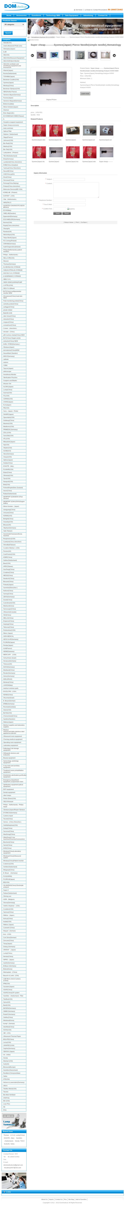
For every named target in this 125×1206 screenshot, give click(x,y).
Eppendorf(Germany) (10, 216)
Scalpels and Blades (10, 380)
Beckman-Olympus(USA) (11, 89)
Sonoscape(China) (9, 609)
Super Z (6, 890)
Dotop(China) (7, 828)
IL (4, 119)
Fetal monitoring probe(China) (13, 301)
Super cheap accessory (11, 125)
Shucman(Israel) (8, 698)
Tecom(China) (8, 819)
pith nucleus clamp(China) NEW (14, 335)
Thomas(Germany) (9, 264)
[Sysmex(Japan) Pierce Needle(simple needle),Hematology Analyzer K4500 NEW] (56, 152)
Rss (65, 1199)
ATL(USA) (6, 439)
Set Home (79, 10)
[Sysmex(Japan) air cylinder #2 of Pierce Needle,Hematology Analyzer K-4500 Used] (106, 130)
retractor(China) (8, 319)
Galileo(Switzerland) (10, 560)
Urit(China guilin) (9, 174)
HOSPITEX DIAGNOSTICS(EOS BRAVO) (14, 206)
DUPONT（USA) (9, 196)
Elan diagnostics (8, 113)
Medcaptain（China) (10, 972)
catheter (6, 359)
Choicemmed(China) (10, 716)
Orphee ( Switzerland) (10, 134)
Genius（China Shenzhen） (12, 822)
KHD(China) (7, 848)
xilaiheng (6, 1098)
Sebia (5, 1076)
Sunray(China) (8, 594)
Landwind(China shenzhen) (12, 162)
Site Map (71, 1199)
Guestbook (36, 15)
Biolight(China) (8, 519)
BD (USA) (6, 1101)
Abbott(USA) (7, 43)
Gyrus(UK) (6, 1002)
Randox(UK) (7, 231)
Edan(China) (7, 472)
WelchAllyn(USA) (9, 235)
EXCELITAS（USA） (10, 691)
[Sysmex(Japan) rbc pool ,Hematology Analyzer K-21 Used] (39, 152)
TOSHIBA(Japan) (9, 76)
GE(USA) (6, 55)
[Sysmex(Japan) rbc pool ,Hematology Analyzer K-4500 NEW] (73, 152)
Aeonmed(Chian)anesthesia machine (12, 535)
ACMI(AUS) (7, 451)
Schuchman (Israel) (9, 658)
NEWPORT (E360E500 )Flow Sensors (13, 497)
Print (77, 222)
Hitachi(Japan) (8, 70)
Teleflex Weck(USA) (9, 1089)
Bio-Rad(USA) (8, 143)
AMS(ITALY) (7, 202)
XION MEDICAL (8, 636)
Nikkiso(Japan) (8, 722)
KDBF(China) (7, 557)
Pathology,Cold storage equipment (11, 749)
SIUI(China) (7, 615)
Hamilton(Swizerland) (10, 1070)
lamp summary (8, 128)
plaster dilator (7, 310)
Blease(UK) (7, 525)
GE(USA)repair (8, 801)
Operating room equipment (12, 742)
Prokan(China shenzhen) (11, 186)
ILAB (4, 52)
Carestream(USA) (9, 603)
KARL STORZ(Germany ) (11, 344)
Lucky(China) (7, 390)
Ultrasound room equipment (12, 736)
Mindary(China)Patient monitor (13, 861)
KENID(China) (8, 695)
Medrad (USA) (8, 1061)
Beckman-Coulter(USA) (11, 79)
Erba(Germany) (8, 159)
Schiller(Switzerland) (10, 867)
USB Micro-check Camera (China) (12, 979)
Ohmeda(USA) (8, 475)
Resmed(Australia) (9, 707)
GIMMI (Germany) (9, 1011)
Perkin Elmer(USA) (9, 798)
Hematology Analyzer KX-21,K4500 (43, 37)
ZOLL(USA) (7, 432)
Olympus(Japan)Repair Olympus (14, 810)
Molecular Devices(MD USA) (12, 189)
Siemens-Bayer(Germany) (12, 95)
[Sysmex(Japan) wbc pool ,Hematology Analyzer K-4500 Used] (39, 130)
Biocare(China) (8, 581)
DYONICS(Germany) (10, 813)
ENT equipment (8, 789)
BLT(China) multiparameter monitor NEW (12, 292)
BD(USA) (6, 882)
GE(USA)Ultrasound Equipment (13, 58)
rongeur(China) (8, 322)
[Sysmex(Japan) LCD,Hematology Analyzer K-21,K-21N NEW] (54, 55)
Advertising (88, 15)
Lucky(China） (8, 953)
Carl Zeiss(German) (9, 937)
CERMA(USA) (8, 399)
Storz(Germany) (8, 454)
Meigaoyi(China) (8, 870)
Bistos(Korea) (7, 969)
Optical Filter (7, 131)
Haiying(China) (8, 624)
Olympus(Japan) (8, 347)
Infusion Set (7, 384)
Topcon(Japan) (8, 368)
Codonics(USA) (8, 864)
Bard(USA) (6, 1005)
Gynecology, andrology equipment (11, 762)
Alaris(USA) (7, 710)
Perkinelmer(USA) (9, 630)
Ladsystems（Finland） (11, 152)
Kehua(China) (8, 918)
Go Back (84, 222)
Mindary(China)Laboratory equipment (12, 852)
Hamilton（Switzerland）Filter (13, 996)
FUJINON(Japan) (9, 642)
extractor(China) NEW (10, 341)
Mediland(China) (9, 670)
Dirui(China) (7, 177)
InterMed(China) (8, 1027)
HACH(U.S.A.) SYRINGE (11, 273)
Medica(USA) (7, 146)
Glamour (6, 110)
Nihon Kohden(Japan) (10, 107)
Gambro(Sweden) (9, 719)
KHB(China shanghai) (10, 165)
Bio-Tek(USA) (7, 149)
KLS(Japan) (7, 405)
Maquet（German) (9, 931)
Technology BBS (53, 15)
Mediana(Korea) (8, 1020)
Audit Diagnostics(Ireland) (12, 247)
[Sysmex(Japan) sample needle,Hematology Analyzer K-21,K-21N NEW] (67, 55)
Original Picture (51, 99)
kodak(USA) (7, 921)
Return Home (68, 222)
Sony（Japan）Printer (10, 411)
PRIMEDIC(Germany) (10, 429)
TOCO (22, 1141)
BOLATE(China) (8, 1039)
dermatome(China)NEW (11, 350)
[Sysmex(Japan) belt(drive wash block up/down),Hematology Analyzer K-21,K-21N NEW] (93, 55)
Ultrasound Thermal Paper (12, 1036)
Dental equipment (9, 792)
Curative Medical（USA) (11, 548)
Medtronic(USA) (8, 426)
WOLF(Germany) (9, 356)
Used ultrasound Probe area (12, 46)
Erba (4, 1110)
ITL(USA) (6, 396)
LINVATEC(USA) (8, 1045)
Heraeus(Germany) (9, 661)
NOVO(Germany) (9, 667)
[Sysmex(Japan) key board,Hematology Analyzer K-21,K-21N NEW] (105, 55)
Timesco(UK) (7, 664)
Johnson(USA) (8, 140)
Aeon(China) (7, 491)
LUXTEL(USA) (8, 285)
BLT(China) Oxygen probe (12, 338)
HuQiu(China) (8, 463)
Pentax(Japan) (8, 645)
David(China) (7, 600)
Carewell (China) (9, 928)
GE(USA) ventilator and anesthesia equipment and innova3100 (12, 65)
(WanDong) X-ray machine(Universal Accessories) (14, 838)
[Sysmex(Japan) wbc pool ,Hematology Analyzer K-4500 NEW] (90, 152)
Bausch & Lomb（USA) (11, 975)
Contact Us (102, 15)
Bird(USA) (6, 484)
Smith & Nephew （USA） (12, 906)
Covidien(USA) (8, 909)
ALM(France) (7, 648)
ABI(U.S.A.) (7, 279)
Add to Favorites (81, 1199)
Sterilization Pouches (10, 377)
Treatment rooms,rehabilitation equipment (13, 771)
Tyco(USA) (6, 478)
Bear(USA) (6, 563)
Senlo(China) (7, 845)
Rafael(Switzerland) (9, 494)
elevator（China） (9, 332)
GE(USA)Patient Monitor (11, 61)
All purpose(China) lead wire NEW (12, 297)
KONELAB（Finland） (10, 192)
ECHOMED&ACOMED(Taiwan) (13, 116)
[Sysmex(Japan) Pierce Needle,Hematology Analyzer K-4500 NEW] (73, 130)
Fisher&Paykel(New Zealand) (13, 488)
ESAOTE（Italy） (9, 466)
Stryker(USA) (7, 448)
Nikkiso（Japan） (9, 915)
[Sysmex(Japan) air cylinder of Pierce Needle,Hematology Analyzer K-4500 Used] (90, 130)
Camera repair (8, 816)
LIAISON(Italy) (8, 685)
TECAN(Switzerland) (10, 156)
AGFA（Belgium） (9, 899)
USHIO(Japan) (8, 402)
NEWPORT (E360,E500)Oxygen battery (14, 502)
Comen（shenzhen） (10, 328)
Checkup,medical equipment (12, 739)
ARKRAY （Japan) (9, 950)
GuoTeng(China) (8, 569)
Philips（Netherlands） (11, 255)
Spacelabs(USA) (8, 417)
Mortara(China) (8, 682)
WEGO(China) (8, 575)
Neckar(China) (8, 956)
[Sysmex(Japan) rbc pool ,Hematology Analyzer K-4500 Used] (56, 130)
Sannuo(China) (8, 912)
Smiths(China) (8, 1017)
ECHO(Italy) (7, 210)
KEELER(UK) (7, 679)
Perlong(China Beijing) (11, 183)
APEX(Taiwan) (8, 566)
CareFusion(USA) (9, 554)
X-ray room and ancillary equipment (11, 766)
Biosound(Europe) (9, 1067)
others (5, 1086)
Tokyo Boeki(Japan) (9, 238)
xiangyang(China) (9, 510)
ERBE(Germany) (8, 704)
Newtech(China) (8, 578)
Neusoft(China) (8, 171)
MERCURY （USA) (9, 654)
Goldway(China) (8, 420)
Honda (5, 1058)
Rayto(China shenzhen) (11, 225)
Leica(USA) (7, 1042)
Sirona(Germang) (9, 903)
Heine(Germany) (8, 676)
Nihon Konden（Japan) (11, 506)
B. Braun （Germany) (10, 873)
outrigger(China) (8, 307)
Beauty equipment (9, 758)
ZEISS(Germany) (9, 597)
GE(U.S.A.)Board (9, 288)
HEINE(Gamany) (8, 651)
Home (8, 15)
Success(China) (8, 831)
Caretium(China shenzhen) (12, 542)
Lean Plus (6, 1104)
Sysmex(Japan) (8, 82)
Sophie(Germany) (9, 1048)
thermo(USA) (7, 222)
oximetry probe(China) (10, 304)
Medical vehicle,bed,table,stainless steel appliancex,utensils (13, 731)
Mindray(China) (8, 86)
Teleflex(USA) (7, 999)
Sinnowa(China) (8, 180)
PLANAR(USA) (8, 469)
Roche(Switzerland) (9, 73)
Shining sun (7, 896)
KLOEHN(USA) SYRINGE (11, 267)
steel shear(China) (9, 316)
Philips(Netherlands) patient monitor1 (12, 250)
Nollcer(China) (8, 591)
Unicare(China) (8, 513)
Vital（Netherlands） (10, 199)
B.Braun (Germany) (9, 966)
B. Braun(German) (9, 701)
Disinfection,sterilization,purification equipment (14, 776)
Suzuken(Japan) (8, 987)
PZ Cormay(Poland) (9, 241)
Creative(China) (8, 572)
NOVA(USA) (7, 1030)
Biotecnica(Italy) (8, 104)
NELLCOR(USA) (8, 258)
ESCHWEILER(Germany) (11, 219)
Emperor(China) (8, 621)
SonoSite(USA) (8, 436)
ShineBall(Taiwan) (9, 545)
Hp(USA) (6, 445)
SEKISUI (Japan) (9, 1051)
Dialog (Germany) (9, 947)
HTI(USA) (6, 1079)
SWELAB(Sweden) (9, 213)
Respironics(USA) (9, 539)
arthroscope (7, 371)
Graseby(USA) (8, 522)
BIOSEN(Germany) (9, 1008)
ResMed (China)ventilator (11, 1073)
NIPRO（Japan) (8, 960)
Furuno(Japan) (8, 98)
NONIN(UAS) (7, 516)
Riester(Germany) (9, 673)
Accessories (21, 15)
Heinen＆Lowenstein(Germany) (13, 1082)
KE (4, 1107)
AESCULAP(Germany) (10, 639)
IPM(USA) (6, 983)
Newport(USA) (8, 481)
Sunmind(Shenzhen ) (10, 588)
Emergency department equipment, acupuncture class (13, 780)
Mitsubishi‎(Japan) (9, 442)
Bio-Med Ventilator (9, 1095)
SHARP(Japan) (8, 414)
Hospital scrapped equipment (13, 122)
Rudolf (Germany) (9, 1014)
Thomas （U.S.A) (9, 1135)
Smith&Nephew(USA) (10, 825)
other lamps (7, 795)
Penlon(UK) (7, 551)
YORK (5, 365)
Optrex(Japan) (8, 460)
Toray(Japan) (7, 943)
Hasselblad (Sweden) (10, 353)
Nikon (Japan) (8, 633)
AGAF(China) (7, 990)
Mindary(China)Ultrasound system (12, 857)
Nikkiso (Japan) (8, 925)
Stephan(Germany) (9, 528)
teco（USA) (7, 934)
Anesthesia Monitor (9, 374)
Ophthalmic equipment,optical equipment (13, 785)
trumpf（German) (9, 1023)
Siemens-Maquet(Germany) (12, 101)
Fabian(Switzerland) (10, 893)
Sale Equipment (71, 15)
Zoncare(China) (8, 940)
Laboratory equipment (10, 745)
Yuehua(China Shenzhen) (12, 168)
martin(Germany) (9, 963)
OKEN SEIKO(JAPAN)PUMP (12, 282)
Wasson (6, 261)
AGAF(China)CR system (11, 993)
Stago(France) (8, 137)
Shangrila (6, 228)
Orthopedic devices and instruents (11, 754)
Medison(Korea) (8, 606)
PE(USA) (6, 408)
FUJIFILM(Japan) (9, 879)
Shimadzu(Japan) (9, 49)
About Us (44, 1199)
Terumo (5, 1092)
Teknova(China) (8, 627)
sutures (5, 362)
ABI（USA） (7, 1033)
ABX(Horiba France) (10, 92)
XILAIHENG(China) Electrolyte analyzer (13, 886)
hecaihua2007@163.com (12, 1168)
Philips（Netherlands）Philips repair (13, 806)
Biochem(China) (8, 842)
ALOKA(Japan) (8, 387)
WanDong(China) (9, 834)
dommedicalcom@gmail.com (13, 1165)
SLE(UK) (6, 1064)
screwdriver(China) (9, 325)
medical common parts (10, 688)
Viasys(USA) (7, 457)
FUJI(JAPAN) (7, 876)
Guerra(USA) (7, 393)
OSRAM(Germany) (9, 244)
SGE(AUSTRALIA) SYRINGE (12, 270)
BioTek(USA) (7, 713)
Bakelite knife (7, 313)
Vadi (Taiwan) (7, 531)
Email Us (89, 10)
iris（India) (6, 1055)
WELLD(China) (8, 618)
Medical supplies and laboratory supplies (14, 726)
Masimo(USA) (8, 423)
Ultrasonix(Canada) (9, 612)
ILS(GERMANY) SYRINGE (12, 276)
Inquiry (51, 1199)
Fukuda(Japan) (8, 585)
